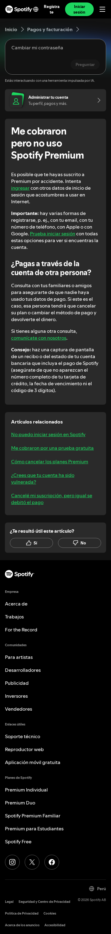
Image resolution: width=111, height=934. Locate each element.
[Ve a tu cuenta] (96, 100)
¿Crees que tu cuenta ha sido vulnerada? (42, 478)
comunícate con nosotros (38, 337)
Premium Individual (26, 789)
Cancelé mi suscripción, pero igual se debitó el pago (51, 499)
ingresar (20, 187)
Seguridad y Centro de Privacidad (44, 901)
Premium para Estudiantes (34, 828)
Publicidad (17, 683)
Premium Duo (20, 802)
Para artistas (19, 657)
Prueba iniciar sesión (52, 233)
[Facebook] (51, 862)
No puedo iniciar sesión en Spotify (48, 434)
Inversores (16, 695)
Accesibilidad (54, 925)
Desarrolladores (23, 670)
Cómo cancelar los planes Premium (49, 461)
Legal (9, 901)
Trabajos (14, 616)
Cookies (49, 913)
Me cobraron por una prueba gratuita (52, 447)
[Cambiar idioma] (35, 9)
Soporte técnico (22, 736)
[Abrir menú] (102, 9)
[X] (32, 862)
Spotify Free (18, 841)
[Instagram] (12, 862)
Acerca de (16, 603)
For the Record (21, 629)
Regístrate (52, 9)
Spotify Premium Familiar (32, 815)
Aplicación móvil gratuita (32, 762)
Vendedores (18, 708)
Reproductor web (24, 749)
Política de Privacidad (22, 913)
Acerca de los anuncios (22, 925)
